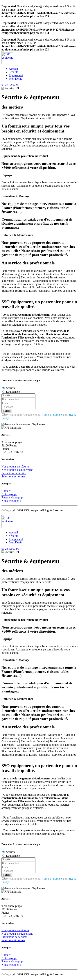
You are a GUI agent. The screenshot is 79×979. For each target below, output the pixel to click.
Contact (5, 490)
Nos (4, 466)
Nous (4, 500)
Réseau (6, 497)
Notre (5, 494)
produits (12, 466)
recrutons (14, 500)
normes (21, 476)
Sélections (7, 476)
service (22, 473)
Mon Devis (15, 78)
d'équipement (25, 469)
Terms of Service (52, 414)
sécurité (25, 466)
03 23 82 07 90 (10, 84)
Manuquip (17, 497)
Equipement (16, 75)
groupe (13, 494)
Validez (7, 410)
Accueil (13, 68)
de (19, 466)
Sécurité (13, 72)
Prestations (8, 473)
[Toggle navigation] (2, 51)
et (15, 476)
